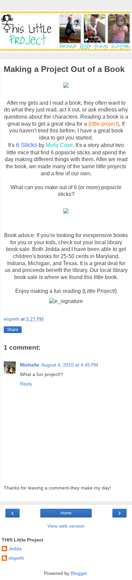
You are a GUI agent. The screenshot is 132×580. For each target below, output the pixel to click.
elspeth (16, 558)
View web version (66, 526)
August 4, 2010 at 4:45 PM (69, 365)
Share (12, 329)
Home (66, 513)
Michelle (29, 365)
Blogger (79, 573)
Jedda (15, 548)
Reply (26, 383)
